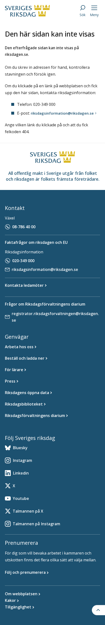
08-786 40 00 (23, 226)
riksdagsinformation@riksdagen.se (45, 269)
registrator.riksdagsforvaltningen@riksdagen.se (55, 317)
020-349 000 (23, 260)
